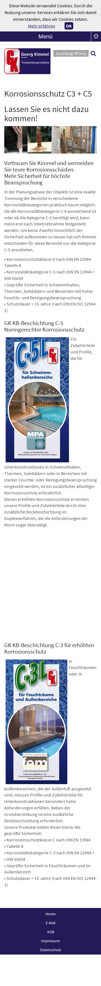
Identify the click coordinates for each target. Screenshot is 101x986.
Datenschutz (50, 949)
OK (69, 26)
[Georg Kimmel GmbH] (27, 61)
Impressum (50, 940)
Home (50, 913)
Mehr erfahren (41, 26)
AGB (50, 931)
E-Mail (51, 922)
